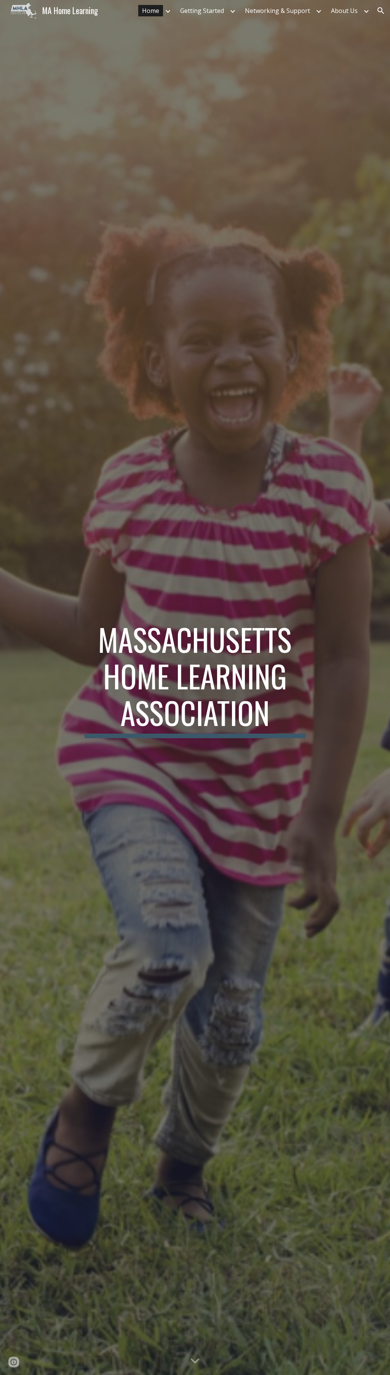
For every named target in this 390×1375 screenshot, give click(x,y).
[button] (381, 11)
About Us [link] (344, 10)
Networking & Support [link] (277, 10)
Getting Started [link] (202, 10)
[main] (195, 688)
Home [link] (150, 10)
